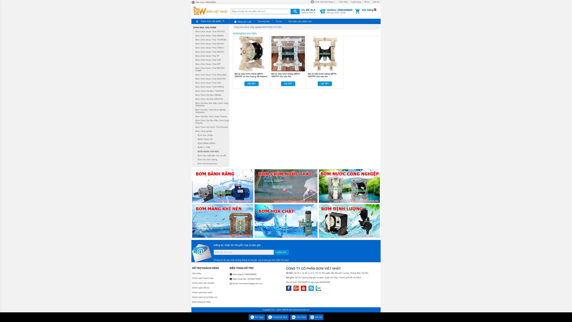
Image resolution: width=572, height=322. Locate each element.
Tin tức (279, 21)
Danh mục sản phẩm (211, 21)
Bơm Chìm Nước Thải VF (207, 56)
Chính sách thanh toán (203, 278)
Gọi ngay (259, 317)
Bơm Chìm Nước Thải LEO (208, 83)
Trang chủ (238, 27)
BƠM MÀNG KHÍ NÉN (272, 27)
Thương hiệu (263, 21)
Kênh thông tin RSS (201, 302)
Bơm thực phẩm (205, 135)
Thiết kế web (287, 310)
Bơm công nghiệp (252, 27)
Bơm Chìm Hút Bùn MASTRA (209, 99)
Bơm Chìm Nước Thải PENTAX (210, 31)
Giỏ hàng (367, 9)
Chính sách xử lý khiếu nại (204, 297)
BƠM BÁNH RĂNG (206, 143)
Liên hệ (376, 2)
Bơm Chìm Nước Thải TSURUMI (210, 40)
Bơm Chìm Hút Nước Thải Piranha (211, 127)
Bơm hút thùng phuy (207, 163)
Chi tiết (251, 84)
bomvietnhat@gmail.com (250, 283)
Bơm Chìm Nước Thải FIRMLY (209, 48)
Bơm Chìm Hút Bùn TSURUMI (209, 91)
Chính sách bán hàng (323, 2)
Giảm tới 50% (308, 11)
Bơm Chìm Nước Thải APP (208, 64)
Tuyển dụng (356, 2)
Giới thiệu (343, 2)
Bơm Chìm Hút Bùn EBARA (208, 95)
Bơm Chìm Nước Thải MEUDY (209, 44)
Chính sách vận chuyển (203, 283)
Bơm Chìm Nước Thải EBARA (209, 35)
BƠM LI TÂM (204, 147)
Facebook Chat (279, 317)
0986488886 (251, 274)
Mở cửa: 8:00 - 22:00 (339, 11)
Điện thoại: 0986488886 (205, 2)
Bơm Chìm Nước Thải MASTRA (210, 79)
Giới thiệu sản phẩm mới (299, 21)
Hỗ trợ (367, 2)
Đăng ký (281, 252)
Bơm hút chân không (207, 159)
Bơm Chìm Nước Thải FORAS (209, 87)
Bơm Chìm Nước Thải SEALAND (210, 75)
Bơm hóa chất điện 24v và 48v (212, 155)
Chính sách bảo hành (202, 292)
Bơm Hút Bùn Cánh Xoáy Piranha (211, 116)
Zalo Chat (301, 317)
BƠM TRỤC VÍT (205, 139)
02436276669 (254, 279)
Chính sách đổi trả (200, 287)
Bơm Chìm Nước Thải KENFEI (209, 52)
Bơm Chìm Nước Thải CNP (208, 60)
